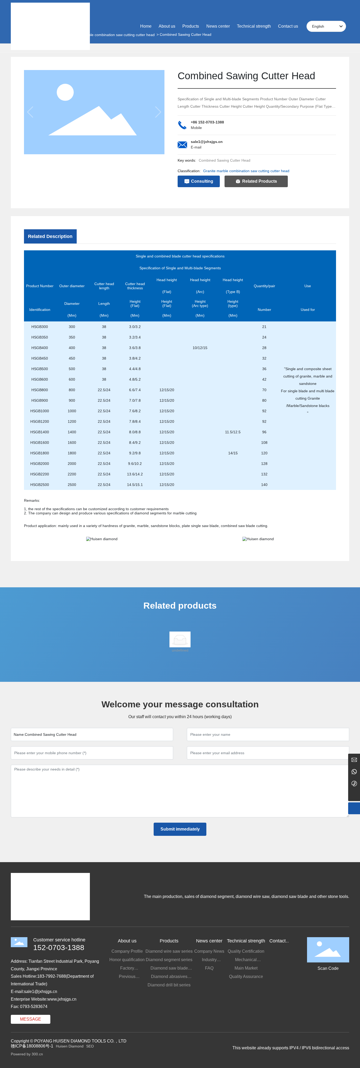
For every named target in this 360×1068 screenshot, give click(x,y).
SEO (90, 1046)
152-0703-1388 (58, 947)
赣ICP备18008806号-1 (32, 1046)
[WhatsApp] (354, 771)
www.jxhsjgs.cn (61, 999)
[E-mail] (354, 760)
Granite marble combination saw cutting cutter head (246, 171)
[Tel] (354, 783)
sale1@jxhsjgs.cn (207, 142)
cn (55, 991)
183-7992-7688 (51, 976)
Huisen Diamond (70, 1046)
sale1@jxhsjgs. (38, 991)
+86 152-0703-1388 (207, 122)
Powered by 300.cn (27, 1054)
